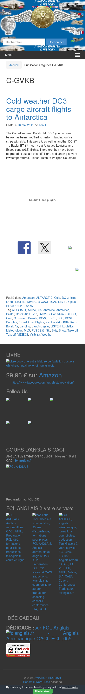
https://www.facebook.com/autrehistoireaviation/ (43, 382)
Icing (73, 297)
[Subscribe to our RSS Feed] (53, 401)
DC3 (60, 318)
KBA (66, 322)
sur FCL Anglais (51, 627)
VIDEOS (22, 334)
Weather (47, 334)
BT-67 (33, 314)
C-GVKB (44, 314)
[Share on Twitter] (44, 247)
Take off (72, 330)
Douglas (11, 322)
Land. (10, 302)
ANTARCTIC (44, 297)
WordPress (42, 682)
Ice (48, 322)
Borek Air (22, 314)
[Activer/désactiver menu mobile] (77, 55)
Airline (32, 310)
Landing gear (40, 326)
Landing (25, 326)
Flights (39, 322)
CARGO (70, 314)
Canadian (57, 314)
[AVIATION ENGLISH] (42, 17)
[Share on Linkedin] (65, 252)
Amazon (50, 374)
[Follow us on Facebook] (9, 401)
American (28, 297)
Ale (40, 310)
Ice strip (56, 322)
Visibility (35, 334)
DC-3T (51, 318)
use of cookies (70, 687)
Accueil (14, 65)
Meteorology (14, 330)
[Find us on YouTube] (9, 424)
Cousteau (20, 318)
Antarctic (49, 310)
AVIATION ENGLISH (47, 678)
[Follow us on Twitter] (31, 401)
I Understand (42, 691)
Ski (48, 330)
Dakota (32, 318)
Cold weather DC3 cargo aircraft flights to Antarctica (38, 108)
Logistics (68, 326)
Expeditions (26, 322)
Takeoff (11, 334)
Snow (29, 306)
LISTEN (20, 302)
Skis (54, 330)
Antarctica (62, 310)
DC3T (68, 318)
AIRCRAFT (19, 310)
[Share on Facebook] (24, 247)
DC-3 (65, 297)
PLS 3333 (38, 330)
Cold (57, 297)
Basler (10, 314)
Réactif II (29, 682)
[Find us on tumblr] (31, 424)
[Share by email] (72, 274)
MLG (27, 330)
